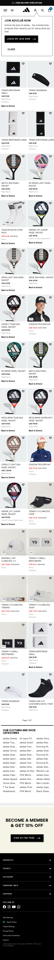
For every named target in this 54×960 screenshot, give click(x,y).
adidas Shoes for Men (43, 751)
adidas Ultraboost (43, 739)
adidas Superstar (10, 755)
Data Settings (8, 918)
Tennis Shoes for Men (10, 783)
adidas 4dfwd (43, 779)
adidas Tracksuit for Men (10, 743)
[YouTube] (14, 907)
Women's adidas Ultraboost (43, 771)
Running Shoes (43, 755)
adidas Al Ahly (27, 771)
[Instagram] (9, 907)
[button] (23, 63)
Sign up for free (24, 838)
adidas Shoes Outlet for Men (27, 767)
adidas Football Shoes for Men (27, 747)
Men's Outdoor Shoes (43, 783)
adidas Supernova (43, 787)
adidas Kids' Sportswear (10, 767)
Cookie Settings (9, 927)
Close (11, 49)
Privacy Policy (8, 931)
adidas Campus (10, 771)
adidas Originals (10, 747)
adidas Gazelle (10, 763)
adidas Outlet (26, 743)
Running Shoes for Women (43, 763)
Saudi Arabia (11, 922)
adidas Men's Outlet (27, 751)
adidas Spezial (10, 779)
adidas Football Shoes (27, 763)
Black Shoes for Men (43, 791)
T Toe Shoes (9, 787)
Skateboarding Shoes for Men (10, 791)
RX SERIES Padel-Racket (13, 371)
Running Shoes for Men (43, 747)
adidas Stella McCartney (43, 767)
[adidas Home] (27, 9)
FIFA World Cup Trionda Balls (27, 783)
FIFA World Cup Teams (27, 791)
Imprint (6, 940)
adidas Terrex (10, 751)
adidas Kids (42, 759)
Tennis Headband (38, 90)
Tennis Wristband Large (14, 140)
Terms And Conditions (11, 936)
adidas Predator (27, 787)
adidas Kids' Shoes (43, 743)
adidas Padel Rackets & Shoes (10, 775)
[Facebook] (4, 907)
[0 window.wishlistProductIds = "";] (12, 10)
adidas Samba (10, 739)
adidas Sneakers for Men (43, 775)
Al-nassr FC (26, 739)
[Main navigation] (5, 10)
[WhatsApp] (18, 907)
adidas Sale (25, 759)
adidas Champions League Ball (27, 779)
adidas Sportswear (10, 759)
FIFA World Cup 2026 (27, 775)
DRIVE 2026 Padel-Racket (41, 278)
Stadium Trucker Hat (40, 324)
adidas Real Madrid (27, 755)
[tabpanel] (27, 393)
